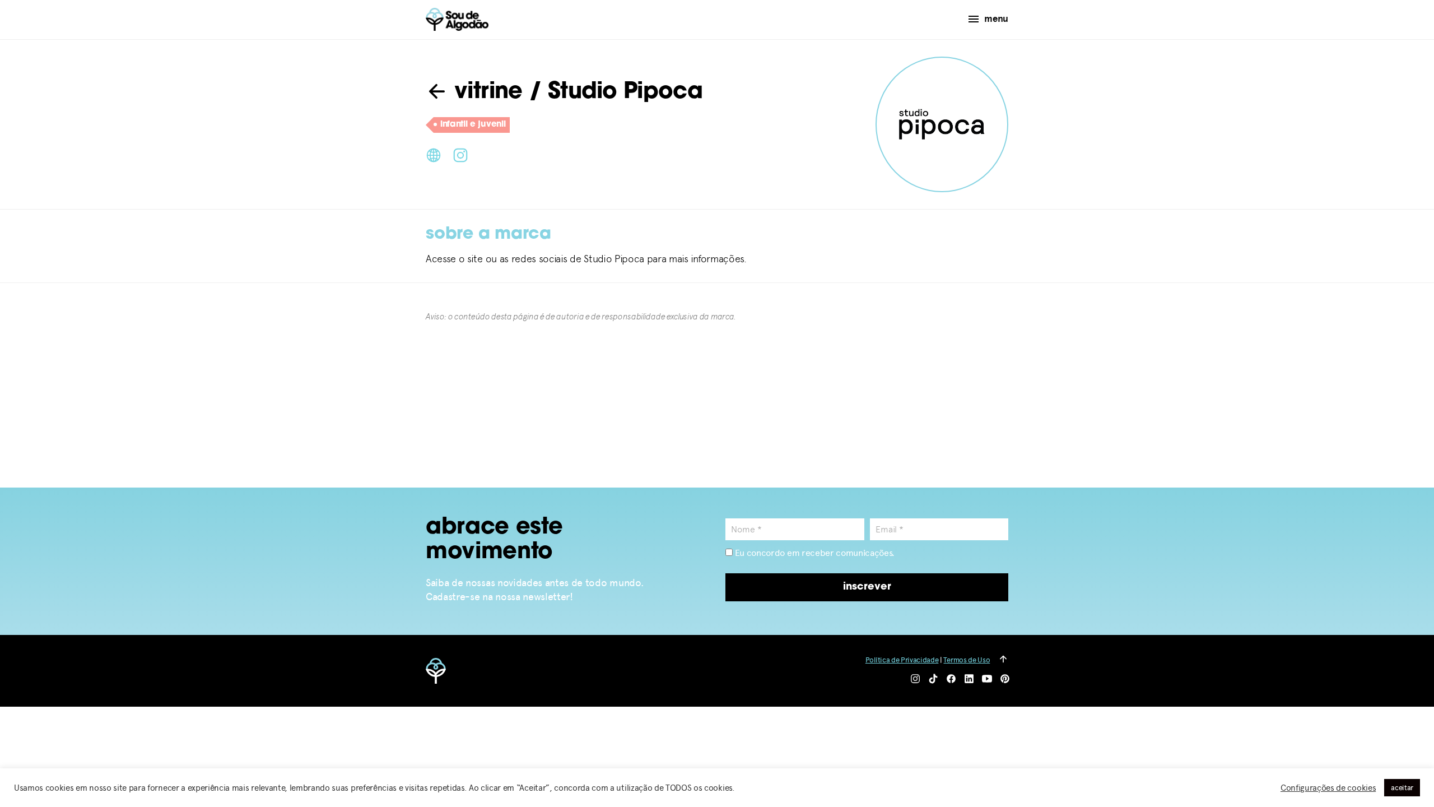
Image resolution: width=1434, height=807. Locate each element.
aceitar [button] (1402, 787)
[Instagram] (460, 154)
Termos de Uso (966, 660)
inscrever (867, 587)
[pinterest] (1005, 679)
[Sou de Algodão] (457, 19)
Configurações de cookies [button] (1328, 788)
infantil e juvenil (472, 124)
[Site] (433, 154)
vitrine (485, 92)
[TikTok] (933, 679)
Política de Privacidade (902, 660)
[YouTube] (987, 679)
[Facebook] (951, 679)
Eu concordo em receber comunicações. (814, 553)
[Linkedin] (969, 679)
